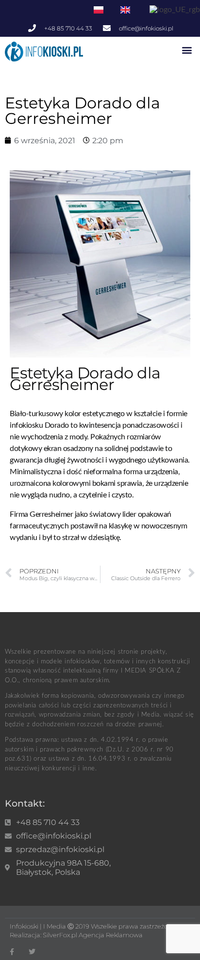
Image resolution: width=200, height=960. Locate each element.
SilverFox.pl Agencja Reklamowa (93, 935)
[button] (187, 50)
